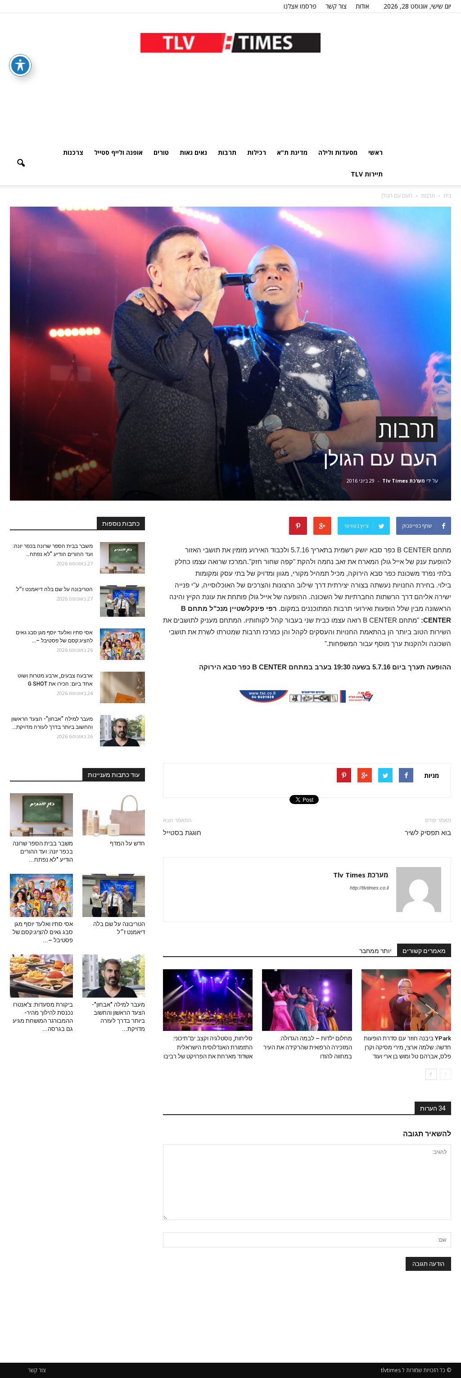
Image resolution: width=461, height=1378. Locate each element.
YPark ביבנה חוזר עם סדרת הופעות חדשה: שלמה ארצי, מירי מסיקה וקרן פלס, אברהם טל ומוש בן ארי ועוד (407, 1047)
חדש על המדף (127, 843)
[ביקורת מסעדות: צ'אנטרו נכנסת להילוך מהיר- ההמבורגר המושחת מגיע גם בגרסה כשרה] (41, 976)
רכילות (256, 152)
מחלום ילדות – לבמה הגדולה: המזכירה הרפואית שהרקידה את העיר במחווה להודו (307, 1047)
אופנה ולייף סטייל (118, 152)
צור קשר (336, 6)
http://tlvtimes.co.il (369, 887)
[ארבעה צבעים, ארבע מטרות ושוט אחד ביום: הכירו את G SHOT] (122, 687)
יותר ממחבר (375, 950)
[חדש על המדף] (113, 814)
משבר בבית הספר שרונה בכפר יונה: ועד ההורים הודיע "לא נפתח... (43, 851)
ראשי (375, 152)
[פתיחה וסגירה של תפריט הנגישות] (20, 65)
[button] (21, 163)
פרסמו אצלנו (300, 6)
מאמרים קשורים (424, 950)
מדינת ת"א (292, 152)
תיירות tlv (367, 174)
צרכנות (73, 152)
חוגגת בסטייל (182, 833)
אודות (362, 6)
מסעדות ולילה (337, 152)
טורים (161, 152)
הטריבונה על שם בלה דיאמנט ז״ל (54, 589)
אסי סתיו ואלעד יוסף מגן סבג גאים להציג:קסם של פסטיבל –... (43, 932)
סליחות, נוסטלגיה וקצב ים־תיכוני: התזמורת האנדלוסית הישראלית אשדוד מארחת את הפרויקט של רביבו (208, 1047)
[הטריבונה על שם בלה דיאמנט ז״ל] (122, 601)
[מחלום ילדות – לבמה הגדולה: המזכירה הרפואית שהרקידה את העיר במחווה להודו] (307, 1000)
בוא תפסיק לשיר (428, 833)
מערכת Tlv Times (403, 480)
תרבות (227, 152)
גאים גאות (193, 152)
